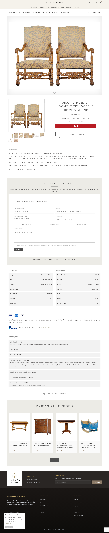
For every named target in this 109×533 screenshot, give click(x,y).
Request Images (81, 224)
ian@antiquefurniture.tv (32, 479)
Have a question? (77, 138)
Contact (77, 7)
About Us (75, 499)
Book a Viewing (54, 224)
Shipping (68, 7)
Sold (62, 7)
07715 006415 (37, 482)
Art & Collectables (52, 7)
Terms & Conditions (78, 515)
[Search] (8, 2)
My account (76, 509)
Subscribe (97, 482)
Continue (9, 527)
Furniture (41, 7)
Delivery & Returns (77, 502)
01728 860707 (30, 482)
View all (54, 460)
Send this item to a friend (56, 394)
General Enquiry (27, 224)
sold (79, 115)
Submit (18, 249)
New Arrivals (33, 7)
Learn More (10, 508)
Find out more (45, 327)
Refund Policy (76, 512)
